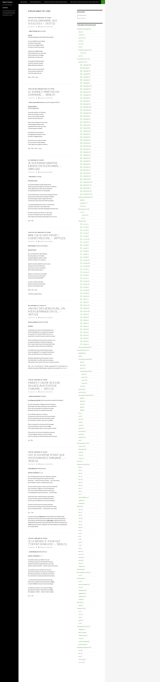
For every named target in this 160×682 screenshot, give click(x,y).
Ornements (80, 578)
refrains (80, 428)
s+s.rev (80, 638)
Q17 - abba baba (32, 160)
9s (79, 548)
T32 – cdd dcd (83, 317)
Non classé (80, 569)
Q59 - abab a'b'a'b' (39, 17)
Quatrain (80, 62)
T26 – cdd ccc (83, 299)
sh (79, 617)
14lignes (80, 629)
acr (79, 581)
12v (79, 473)
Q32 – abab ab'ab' (84, 131)
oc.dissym (82, 203)
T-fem (80, 455)
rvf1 (79, 614)
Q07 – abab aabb (84, 83)
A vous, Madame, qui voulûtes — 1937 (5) (42, 22)
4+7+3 (80, 44)
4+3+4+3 (80, 35)
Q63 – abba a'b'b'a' (84, 194)
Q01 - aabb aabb (35, 379)
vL (79, 575)
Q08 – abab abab (84, 86)
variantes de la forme (82, 626)
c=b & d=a (84, 215)
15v (79, 479)
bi (79, 656)
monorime (81, 389)
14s (79, 518)
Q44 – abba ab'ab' (84, 149)
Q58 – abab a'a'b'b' (84, 179)
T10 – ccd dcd (83, 251)
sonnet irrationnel (83, 641)
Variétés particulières (82, 647)
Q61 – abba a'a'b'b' (84, 188)
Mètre (78, 506)
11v (79, 470)
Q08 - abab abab (39, 88)
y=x (45, 305)
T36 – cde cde (83, 329)
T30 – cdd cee (83, 311)
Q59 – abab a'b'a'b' (84, 182)
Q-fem (80, 452)
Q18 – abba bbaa (84, 116)
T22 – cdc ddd (83, 287)
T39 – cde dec (83, 338)
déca (79, 551)
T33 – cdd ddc (83, 320)
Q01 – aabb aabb (84, 65)
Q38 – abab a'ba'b (84, 146)
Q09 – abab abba (84, 89)
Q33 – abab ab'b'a (84, 134)
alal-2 (83, 374)
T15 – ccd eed (83, 266)
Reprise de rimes (82, 209)
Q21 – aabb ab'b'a (84, 122)
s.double (80, 503)
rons (81, 386)
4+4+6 (80, 41)
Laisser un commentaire (46, 26)
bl (79, 356)
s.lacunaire (81, 431)
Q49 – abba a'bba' (84, 161)
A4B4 (81, 200)
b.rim (79, 587)
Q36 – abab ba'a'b (84, 143)
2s (79, 530)
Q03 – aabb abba (84, 71)
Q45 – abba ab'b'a (84, 152)
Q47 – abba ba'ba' (84, 155)
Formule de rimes (81, 59)
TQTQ (81, 410)
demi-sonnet (81, 632)
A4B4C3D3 (81, 353)
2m (79, 527)
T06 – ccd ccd (83, 239)
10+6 (79, 32)
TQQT (81, 407)
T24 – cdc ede (83, 293)
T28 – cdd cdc (83, 305)
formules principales (83, 359)
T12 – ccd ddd (83, 257)
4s (79, 536)
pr (79, 416)
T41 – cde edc (83, 344)
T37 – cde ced (83, 332)
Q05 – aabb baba (84, 77)
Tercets (80, 221)
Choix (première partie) (35, 2)
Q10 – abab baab (84, 92)
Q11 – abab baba (84, 95)
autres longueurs (82, 497)
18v (79, 485)
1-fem (29, 17)
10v (79, 467)
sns (79, 56)
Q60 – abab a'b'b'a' (84, 185)
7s (79, 545)
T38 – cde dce (83, 335)
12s (79, 512)
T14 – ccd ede (83, 263)
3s (79, 533)
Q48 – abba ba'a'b (84, 158)
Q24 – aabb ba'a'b (84, 125)
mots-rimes (81, 392)
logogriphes (81, 593)
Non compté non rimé (82, 572)
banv (81, 365)
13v (79, 476)
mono (80, 557)
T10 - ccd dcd (47, 17)
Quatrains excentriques (84, 197)
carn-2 (83, 380)
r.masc (80, 425)
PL (79, 413)
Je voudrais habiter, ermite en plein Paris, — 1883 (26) (44, 166)
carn (81, 368)
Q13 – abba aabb (84, 101)
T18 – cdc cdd (83, 275)
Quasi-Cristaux (7, 2)
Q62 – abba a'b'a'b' (84, 191)
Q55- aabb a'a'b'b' (84, 170)
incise (78, 461)
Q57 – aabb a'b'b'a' (84, 176)
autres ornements (83, 584)
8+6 (79, 47)
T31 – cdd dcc (83, 314)
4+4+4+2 (80, 38)
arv (79, 650)
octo (32, 17)
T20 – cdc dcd (83, 281)
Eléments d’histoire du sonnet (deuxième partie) (55, 2)
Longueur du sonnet (82, 464)
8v (79, 494)
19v (79, 488)
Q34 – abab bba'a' (84, 137)
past (79, 605)
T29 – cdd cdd (83, 308)
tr (78, 623)
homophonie (81, 590)
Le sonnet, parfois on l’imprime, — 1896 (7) (43, 93)
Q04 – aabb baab (84, 74)
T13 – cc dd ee (83, 260)
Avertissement (23, 2)
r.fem (79, 422)
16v (79, 482)
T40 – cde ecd (83, 341)
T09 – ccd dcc (83, 248)
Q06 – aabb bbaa (84, 80)
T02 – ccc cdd (83, 227)
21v (79, 491)
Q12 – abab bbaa (84, 98)
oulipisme (81, 596)
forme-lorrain (82, 635)
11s (79, 509)
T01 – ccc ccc (83, 224)
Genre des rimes (81, 443)
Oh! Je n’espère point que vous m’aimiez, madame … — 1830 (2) (47, 458)
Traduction (80, 608)
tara (79, 563)
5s (79, 539)
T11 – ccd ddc (83, 254)
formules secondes (85, 371)
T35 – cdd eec (83, 326)
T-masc (80, 458)
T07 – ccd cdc (83, 242)
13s (79, 515)
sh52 (79, 620)
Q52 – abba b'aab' (84, 164)
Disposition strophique (83, 29)
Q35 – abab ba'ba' (84, 140)
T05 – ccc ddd (83, 236)
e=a (82, 218)
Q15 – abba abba (84, 107)
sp (79, 440)
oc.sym (82, 206)
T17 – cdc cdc (83, 272)
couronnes (81, 659)
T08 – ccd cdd (83, 245)
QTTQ (81, 401)
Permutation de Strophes (84, 395)
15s (79, 521)
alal (81, 362)
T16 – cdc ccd (83, 269)
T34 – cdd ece (83, 323)
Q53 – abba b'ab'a (84, 167)
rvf (79, 611)
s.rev (81, 404)
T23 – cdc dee (83, 290)
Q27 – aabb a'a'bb (84, 128)
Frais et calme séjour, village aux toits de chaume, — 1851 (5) (44, 385)
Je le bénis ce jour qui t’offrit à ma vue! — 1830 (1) (47, 542)
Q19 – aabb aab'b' (84, 119)
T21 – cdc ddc (83, 284)
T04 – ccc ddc (83, 233)
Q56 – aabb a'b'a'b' (84, 173)
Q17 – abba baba (84, 113)
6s (79, 542)
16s (79, 524)
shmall (80, 434)
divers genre (81, 449)
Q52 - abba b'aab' (39, 232)
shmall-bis (81, 437)
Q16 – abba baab (84, 110)
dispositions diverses (83, 50)
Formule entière (81, 350)
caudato (80, 500)
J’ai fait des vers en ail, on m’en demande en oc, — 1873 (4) (46, 311)
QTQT (81, 398)
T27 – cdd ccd (83, 302)
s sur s (45, 88)
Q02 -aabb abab (84, 68)
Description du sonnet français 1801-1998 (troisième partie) (84, 2)
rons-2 (83, 383)
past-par (79, 602)
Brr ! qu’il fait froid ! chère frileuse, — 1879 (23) (46, 236)
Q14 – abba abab (84, 104)
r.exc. (79, 419)
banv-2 (83, 377)
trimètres (80, 566)
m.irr (79, 554)
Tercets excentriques (83, 347)
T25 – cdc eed (83, 296)
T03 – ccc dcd (83, 230)
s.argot (80, 599)
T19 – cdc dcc (83, 278)
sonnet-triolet (82, 644)
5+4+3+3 (82, 53)
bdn (79, 653)
